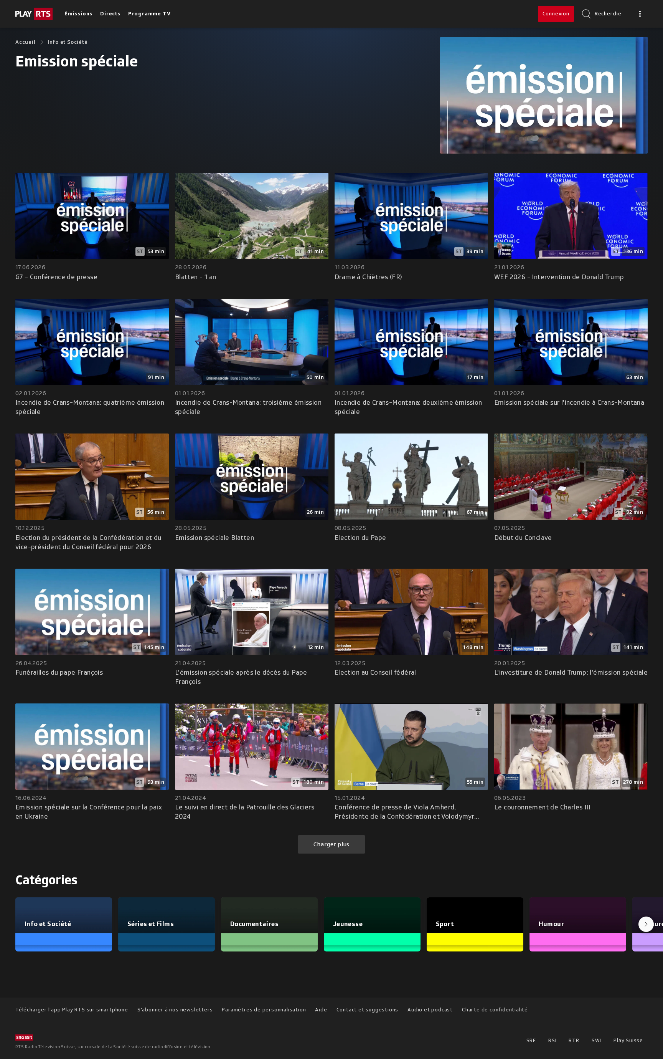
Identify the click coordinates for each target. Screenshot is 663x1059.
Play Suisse (628, 1040)
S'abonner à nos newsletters (175, 1009)
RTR (574, 1040)
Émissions (78, 13)
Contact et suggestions (367, 1009)
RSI (552, 1040)
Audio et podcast (430, 1009)
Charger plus (331, 844)
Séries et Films (150, 924)
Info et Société (68, 42)
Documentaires (254, 924)
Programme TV (149, 13)
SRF (531, 1040)
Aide (321, 1009)
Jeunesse (348, 924)
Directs (110, 13)
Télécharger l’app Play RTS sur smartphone (71, 1009)
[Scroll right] (646, 924)
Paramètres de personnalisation (264, 1009)
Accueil (25, 42)
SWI (596, 1040)
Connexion (556, 13)
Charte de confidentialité (495, 1009)
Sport (445, 924)
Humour (551, 924)
